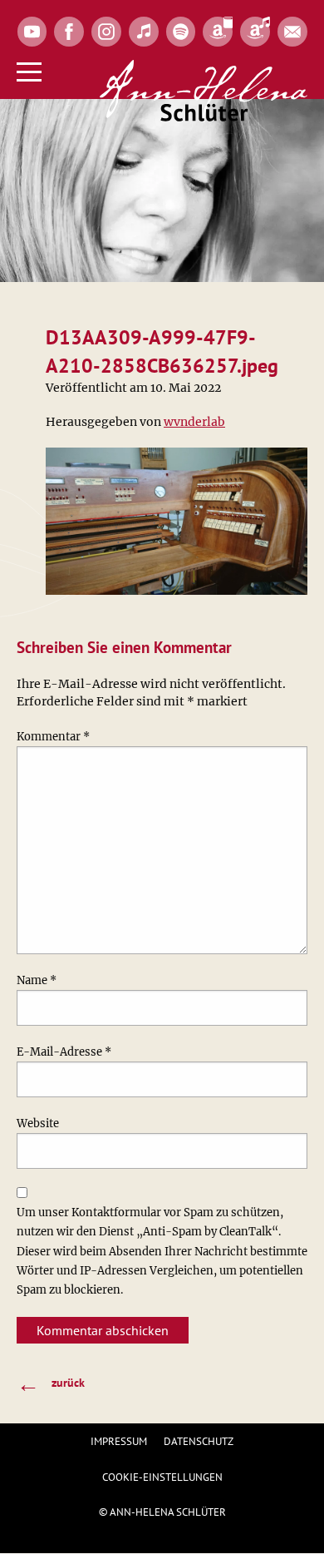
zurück (51, 1383)
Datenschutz (198, 1441)
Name (36, 980)
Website (38, 1123)
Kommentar (53, 737)
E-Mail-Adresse (64, 1052)
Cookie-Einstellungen (162, 1477)
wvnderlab (194, 421)
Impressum (119, 1441)
